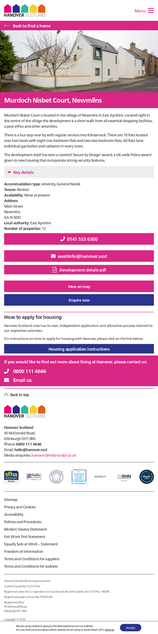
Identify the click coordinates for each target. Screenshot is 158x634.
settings (109, 629)
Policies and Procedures (22, 521)
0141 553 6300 (82, 239)
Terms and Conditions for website (31, 566)
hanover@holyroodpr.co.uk (53, 455)
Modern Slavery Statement (25, 529)
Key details (23, 172)
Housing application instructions (79, 349)
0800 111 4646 (29, 370)
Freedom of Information (23, 551)
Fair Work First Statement (24, 536)
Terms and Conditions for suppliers (31, 558)
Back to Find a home (31, 25)
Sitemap (10, 499)
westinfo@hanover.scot (82, 256)
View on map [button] (79, 286)
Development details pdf (82, 270)
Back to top (19, 394)
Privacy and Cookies (20, 506)
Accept (130, 628)
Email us (22, 379)
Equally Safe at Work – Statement (31, 543)
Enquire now (79, 300)
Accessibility (13, 514)
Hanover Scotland (24, 10)
